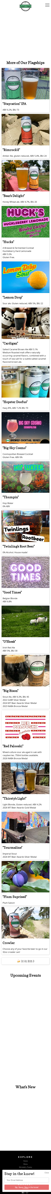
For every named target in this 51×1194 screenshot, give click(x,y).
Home (25, 1161)
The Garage (25, 1170)
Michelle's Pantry (25, 1167)
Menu (25, 1164)
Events (25, 1173)
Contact (26, 1188)
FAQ (25, 1177)
